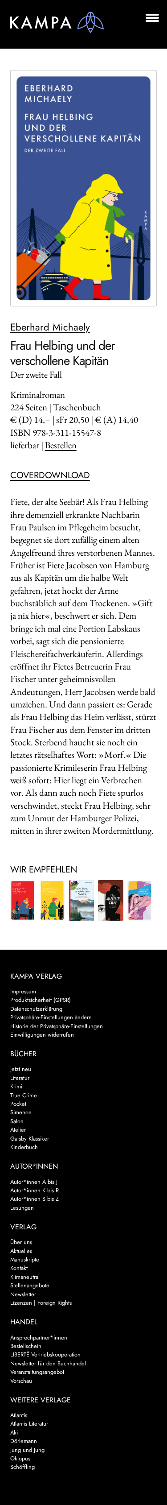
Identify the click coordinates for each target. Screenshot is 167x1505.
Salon (17, 1121)
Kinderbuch (24, 1147)
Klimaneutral (25, 1277)
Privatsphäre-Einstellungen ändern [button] (51, 1017)
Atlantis (18, 1415)
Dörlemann (23, 1441)
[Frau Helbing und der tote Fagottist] (22, 900)
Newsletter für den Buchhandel (48, 1363)
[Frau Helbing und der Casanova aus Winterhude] (52, 900)
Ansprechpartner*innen (38, 1337)
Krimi (16, 1086)
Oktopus (20, 1458)
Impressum (23, 991)
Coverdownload (50, 475)
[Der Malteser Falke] (110, 900)
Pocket (18, 1104)
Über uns (21, 1242)
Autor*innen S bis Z (34, 1199)
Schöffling (22, 1467)
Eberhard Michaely (50, 327)
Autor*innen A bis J (33, 1182)
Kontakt (19, 1268)
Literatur (19, 1078)
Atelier (18, 1129)
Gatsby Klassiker (29, 1138)
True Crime (23, 1095)
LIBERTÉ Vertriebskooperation (45, 1354)
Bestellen (61, 445)
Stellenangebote (29, 1285)
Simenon (21, 1112)
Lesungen (22, 1207)
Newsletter (23, 1294)
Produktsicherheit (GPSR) (40, 1000)
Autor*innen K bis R (34, 1190)
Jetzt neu (20, 1069)
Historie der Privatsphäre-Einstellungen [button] (56, 1026)
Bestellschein (25, 1346)
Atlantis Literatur (29, 1423)
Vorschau (21, 1381)
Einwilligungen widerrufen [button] (42, 1034)
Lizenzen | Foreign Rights (41, 1302)
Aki (14, 1432)
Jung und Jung (27, 1450)
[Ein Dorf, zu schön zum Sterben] (81, 900)
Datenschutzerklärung (36, 1009)
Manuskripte (24, 1259)
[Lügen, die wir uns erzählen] (139, 900)
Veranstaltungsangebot (37, 1372)
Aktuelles (21, 1251)
